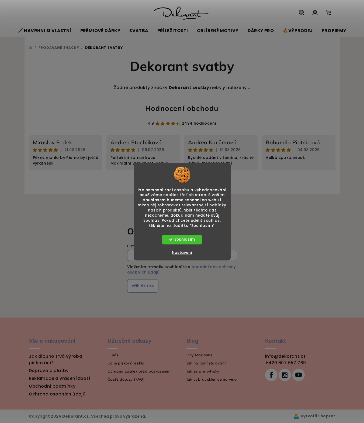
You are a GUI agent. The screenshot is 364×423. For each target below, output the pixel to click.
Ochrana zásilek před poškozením (139, 371)
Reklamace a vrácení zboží (59, 378)
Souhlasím (184, 239)
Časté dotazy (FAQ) (126, 379)
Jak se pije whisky (203, 371)
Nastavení (182, 252)
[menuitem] (44, 31)
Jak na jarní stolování (206, 363)
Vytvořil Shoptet (318, 416)
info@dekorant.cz (285, 356)
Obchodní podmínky (52, 386)
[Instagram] (285, 375)
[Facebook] (271, 375)
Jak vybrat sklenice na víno (211, 379)
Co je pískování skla (126, 363)
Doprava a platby (49, 370)
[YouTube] (298, 375)
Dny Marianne (199, 355)
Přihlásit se (143, 286)
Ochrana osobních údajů (57, 394)
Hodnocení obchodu (182, 108)
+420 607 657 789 (285, 363)
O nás (113, 355)
